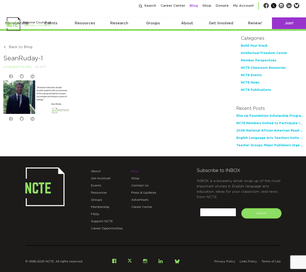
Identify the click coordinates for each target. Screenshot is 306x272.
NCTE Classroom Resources (263, 67)
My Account (243, 5)
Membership (100, 207)
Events (96, 185)
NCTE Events (251, 75)
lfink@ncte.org (17, 67)
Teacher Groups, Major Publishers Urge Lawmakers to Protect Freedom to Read (270, 145)
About (187, 23)
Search (150, 5)
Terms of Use (271, 261)
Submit (261, 213)
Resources (85, 23)
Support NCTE (102, 221)
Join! (289, 23)
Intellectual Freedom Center (264, 53)
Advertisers (140, 199)
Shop (206, 5)
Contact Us (140, 185)
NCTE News (250, 82)
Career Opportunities (107, 228)
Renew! (255, 23)
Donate (222, 5)
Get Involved (221, 23)
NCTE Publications (256, 90)
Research (119, 23)
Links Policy (248, 261)
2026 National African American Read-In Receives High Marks (270, 130)
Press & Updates (143, 192)
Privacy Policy (224, 261)
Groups (153, 23)
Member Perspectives (258, 60)
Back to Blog (20, 47)
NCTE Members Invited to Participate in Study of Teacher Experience (270, 123)
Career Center (173, 5)
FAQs (95, 214)
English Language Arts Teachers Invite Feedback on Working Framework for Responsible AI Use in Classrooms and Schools (270, 138)
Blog (194, 5)
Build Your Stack (254, 45)
